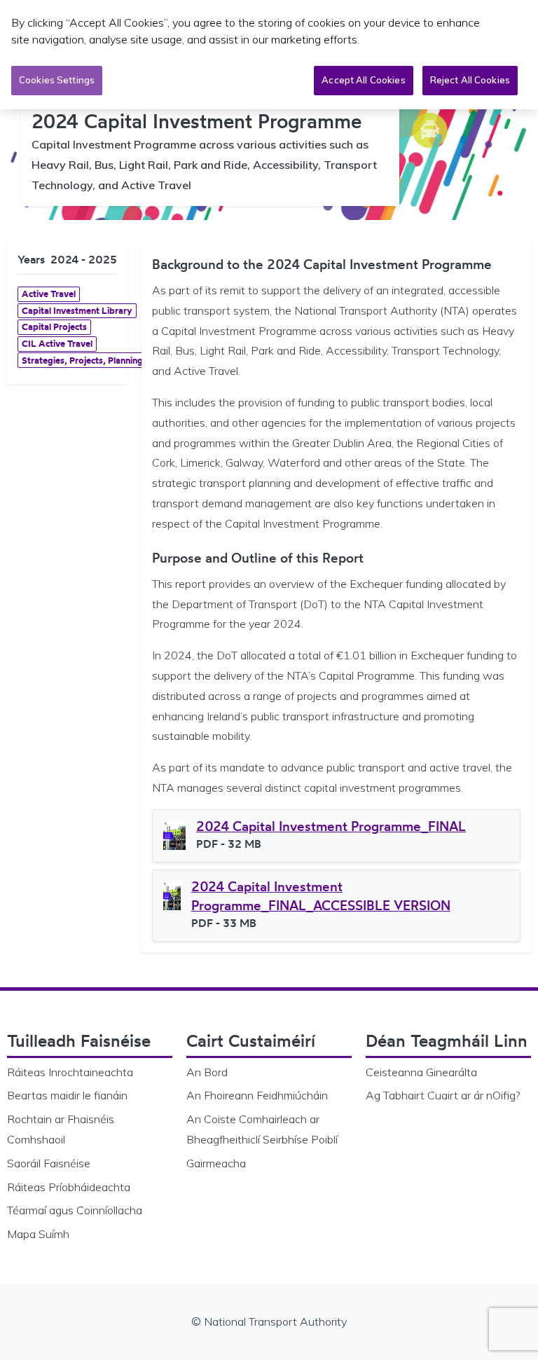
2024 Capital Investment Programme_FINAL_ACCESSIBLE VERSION (320, 896)
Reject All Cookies (470, 79)
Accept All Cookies (363, 79)
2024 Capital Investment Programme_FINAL (331, 826)
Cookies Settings (57, 79)
